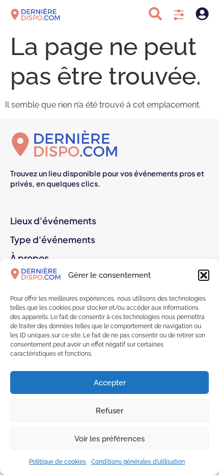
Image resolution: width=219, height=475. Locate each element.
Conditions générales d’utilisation (138, 461)
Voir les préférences (109, 438)
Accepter (110, 382)
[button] (204, 275)
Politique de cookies (57, 461)
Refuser (109, 410)
